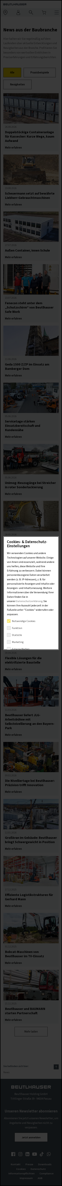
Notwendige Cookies (23, 621)
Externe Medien (20, 649)
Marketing (17, 642)
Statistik (17, 635)
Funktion (17, 628)
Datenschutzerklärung (29, 601)
